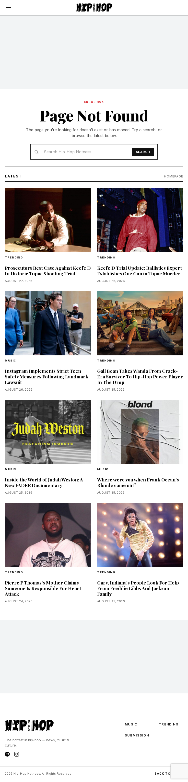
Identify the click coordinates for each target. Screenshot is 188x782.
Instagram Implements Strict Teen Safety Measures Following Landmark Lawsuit (46, 376)
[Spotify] (7, 754)
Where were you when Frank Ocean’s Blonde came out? (138, 482)
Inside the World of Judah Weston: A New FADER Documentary (44, 482)
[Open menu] (8, 7)
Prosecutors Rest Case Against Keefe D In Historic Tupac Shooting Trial (48, 271)
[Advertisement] (94, 52)
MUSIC (131, 724)
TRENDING (14, 257)
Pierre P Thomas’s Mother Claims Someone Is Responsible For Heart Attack (43, 588)
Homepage (173, 176)
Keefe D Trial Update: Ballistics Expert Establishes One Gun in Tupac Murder (139, 271)
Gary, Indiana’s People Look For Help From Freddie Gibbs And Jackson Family (138, 588)
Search (143, 152)
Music (10, 360)
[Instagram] (16, 754)
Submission (137, 735)
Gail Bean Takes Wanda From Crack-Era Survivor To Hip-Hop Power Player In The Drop (140, 376)
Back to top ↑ (168, 773)
